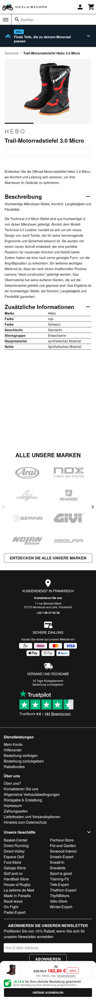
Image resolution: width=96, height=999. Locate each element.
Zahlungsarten (16, 811)
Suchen (27, 19)
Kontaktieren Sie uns (48, 598)
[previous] (3, 507)
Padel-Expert (14, 912)
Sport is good (61, 873)
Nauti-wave (13, 901)
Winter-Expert (61, 906)
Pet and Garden (63, 845)
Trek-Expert (59, 884)
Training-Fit (59, 879)
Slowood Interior (63, 851)
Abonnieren (48, 959)
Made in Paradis (17, 895)
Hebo (15, 131)
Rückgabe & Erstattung (23, 800)
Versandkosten (66, 975)
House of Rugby (17, 884)
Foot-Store (12, 862)
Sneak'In (57, 862)
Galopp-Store (15, 867)
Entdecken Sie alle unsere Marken (48, 558)
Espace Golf (14, 856)
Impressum (13, 805)
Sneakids (57, 867)
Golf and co (13, 873)
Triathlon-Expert (63, 890)
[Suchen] (17, 19)
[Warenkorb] (91, 7)
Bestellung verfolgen (21, 755)
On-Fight (11, 906)
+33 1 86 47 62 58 (48, 613)
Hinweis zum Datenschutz (25, 822)
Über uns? (12, 783)
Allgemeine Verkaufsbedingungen (32, 794)
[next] (92, 507)
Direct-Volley (14, 851)
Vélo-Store (58, 901)
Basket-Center (15, 840)
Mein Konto (13, 744)
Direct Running (16, 845)
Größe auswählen (48, 992)
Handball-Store (16, 879)
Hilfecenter (13, 750)
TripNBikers (59, 895)
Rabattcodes (14, 766)
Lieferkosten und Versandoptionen (32, 816)
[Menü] (5, 19)
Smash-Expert (61, 856)
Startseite (12, 53)
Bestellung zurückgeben (48, 684)
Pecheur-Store (62, 840)
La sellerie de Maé (19, 890)
